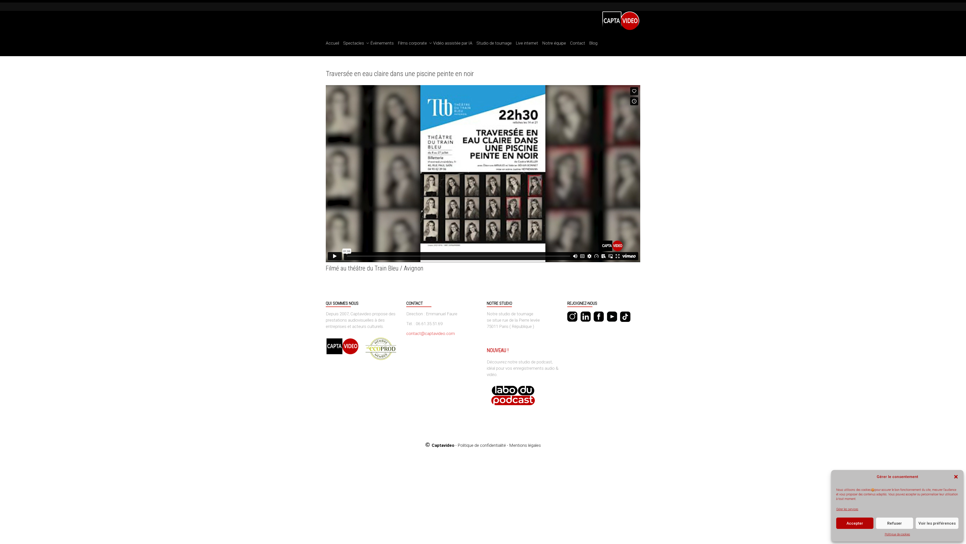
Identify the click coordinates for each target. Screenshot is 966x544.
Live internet (527, 43)
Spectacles (354, 43)
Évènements (382, 43)
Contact (577, 43)
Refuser (894, 523)
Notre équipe (554, 43)
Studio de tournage (494, 43)
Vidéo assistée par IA (452, 43)
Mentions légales (525, 445)
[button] (955, 476)
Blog (593, 43)
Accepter (855, 523)
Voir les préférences (937, 523)
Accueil (332, 43)
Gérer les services (847, 509)
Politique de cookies (897, 534)
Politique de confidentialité (482, 445)
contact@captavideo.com (430, 333)
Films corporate (413, 43)
